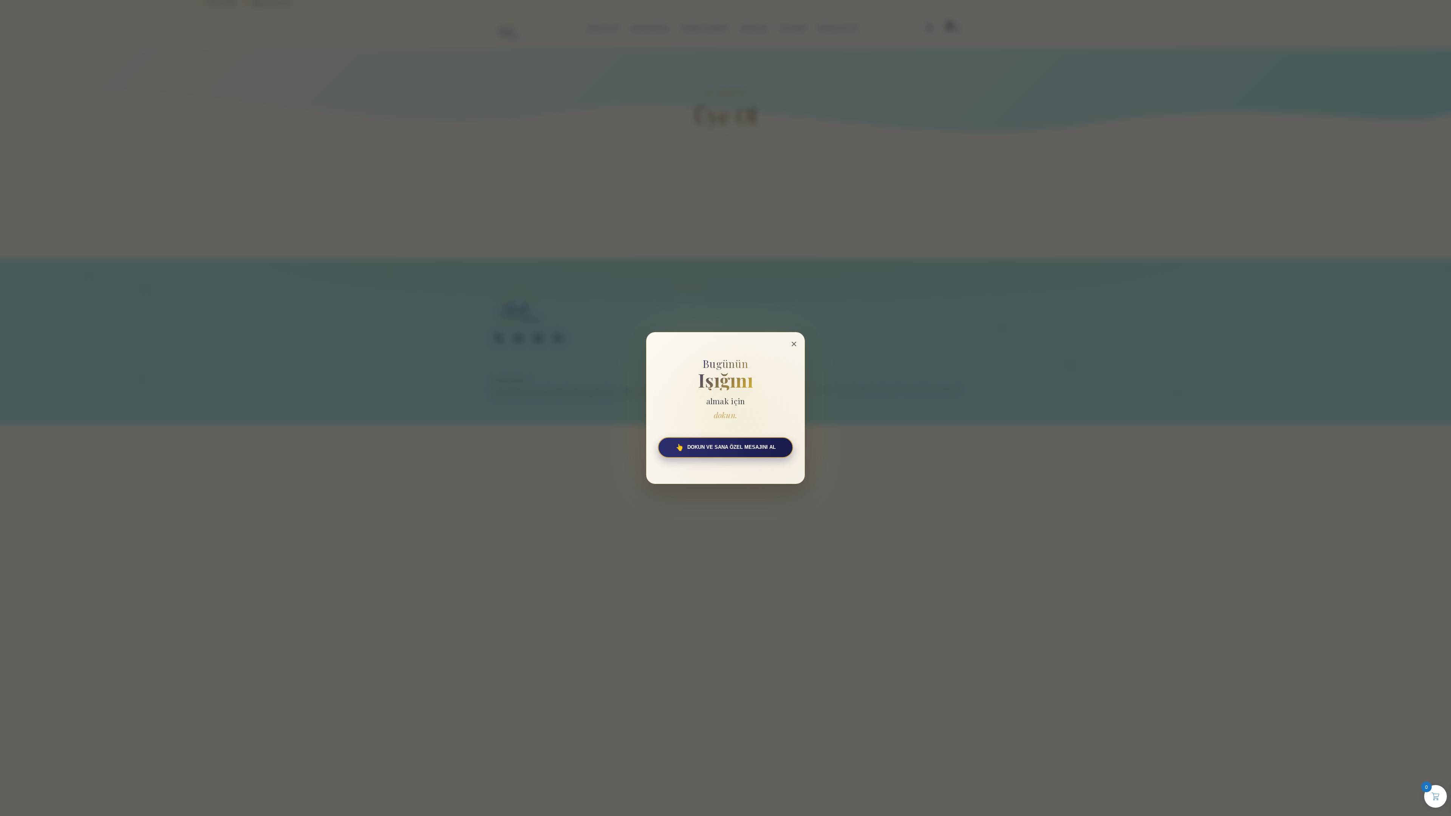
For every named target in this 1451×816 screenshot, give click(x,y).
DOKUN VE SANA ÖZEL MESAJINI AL (726, 447)
